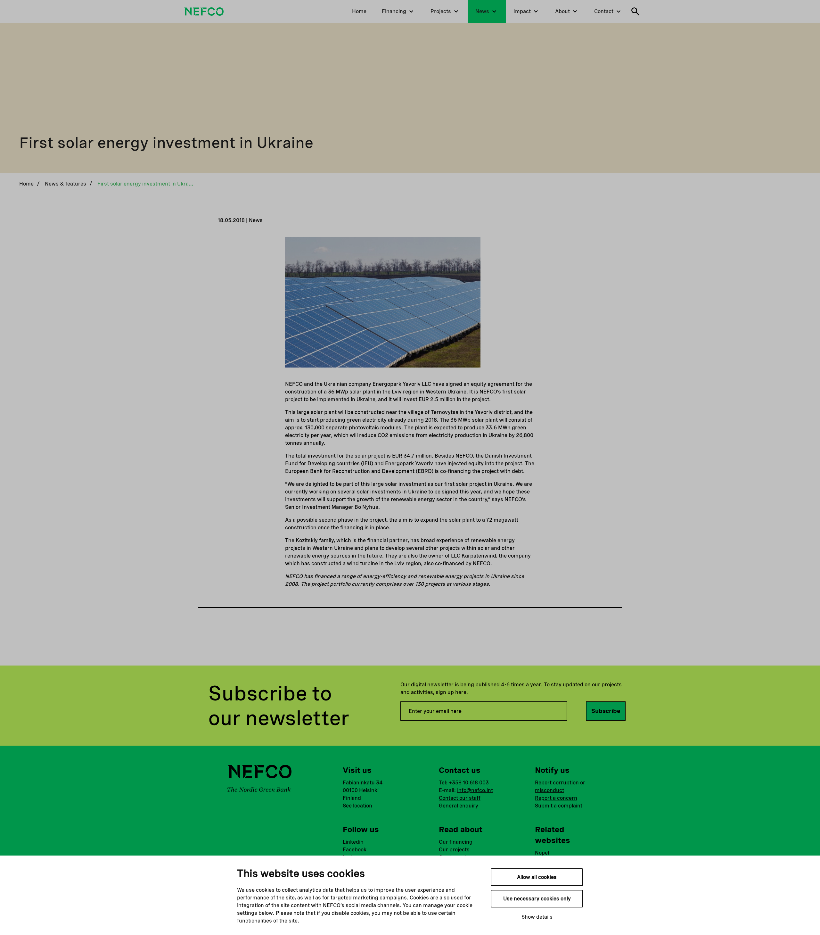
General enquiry (458, 806)
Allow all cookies (537, 877)
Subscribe (605, 710)
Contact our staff (459, 798)
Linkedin (353, 842)
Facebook (354, 850)
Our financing (455, 842)
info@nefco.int (475, 790)
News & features (65, 184)
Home (26, 184)
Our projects (454, 850)
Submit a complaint (558, 806)
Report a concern (556, 798)
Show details (537, 917)
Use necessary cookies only (537, 899)
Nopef (542, 853)
